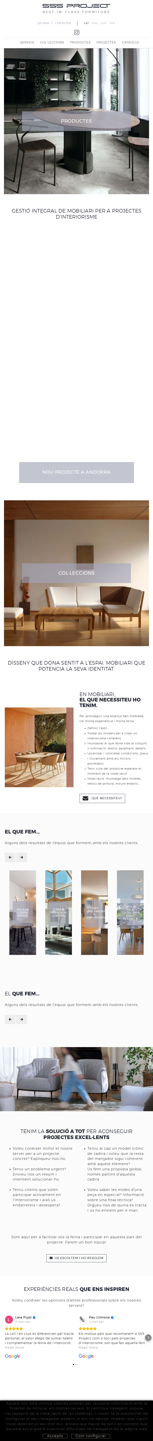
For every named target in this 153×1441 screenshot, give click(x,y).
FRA (112, 23)
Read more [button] (14, 1347)
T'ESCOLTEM (63, 23)
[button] (5, 1337)
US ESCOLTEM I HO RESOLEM (78, 1258)
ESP (104, 23)
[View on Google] (9, 1320)
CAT (86, 23)
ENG (95, 23)
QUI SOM (43, 23)
